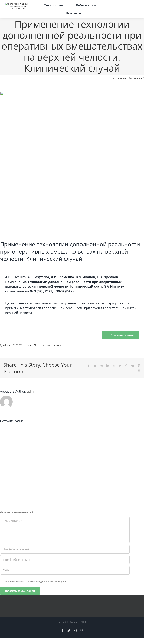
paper (30, 345)
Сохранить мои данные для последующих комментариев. (35, 581)
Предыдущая (119, 78)
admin (6, 345)
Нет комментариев (50, 345)
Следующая (135, 78)
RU (35, 345)
